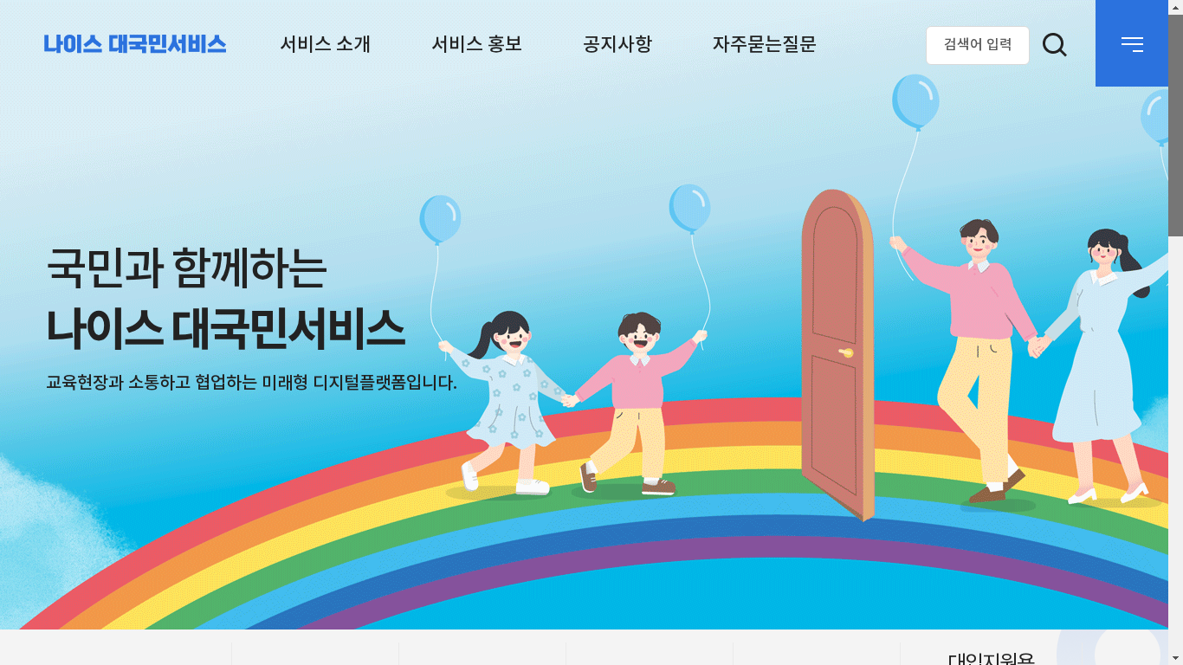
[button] (324, 45)
